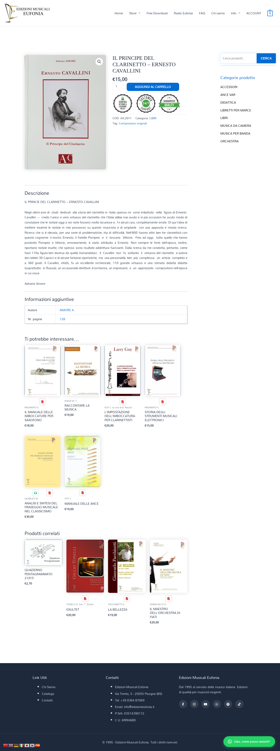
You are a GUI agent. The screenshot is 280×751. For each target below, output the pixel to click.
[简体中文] (5, 745)
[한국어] (32, 745)
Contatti (47, 700)
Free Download (157, 13)
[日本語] (27, 745)
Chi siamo (218, 13)
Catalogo (48, 694)
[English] (11, 745)
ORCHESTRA (229, 141)
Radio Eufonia (183, 13)
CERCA (266, 58)
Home (119, 13)
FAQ (202, 13)
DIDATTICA (228, 102)
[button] (99, 61)
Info (233, 13)
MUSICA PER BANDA (235, 133)
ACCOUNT (253, 13)
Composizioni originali (133, 123)
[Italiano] (21, 745)
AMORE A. (67, 310)
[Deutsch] (16, 745)
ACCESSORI (228, 87)
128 (62, 319)
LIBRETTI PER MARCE (235, 110)
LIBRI (152, 118)
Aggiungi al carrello (153, 87)
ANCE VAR (227, 95)
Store (133, 13)
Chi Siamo (49, 687)
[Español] (37, 745)
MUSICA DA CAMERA (235, 126)
